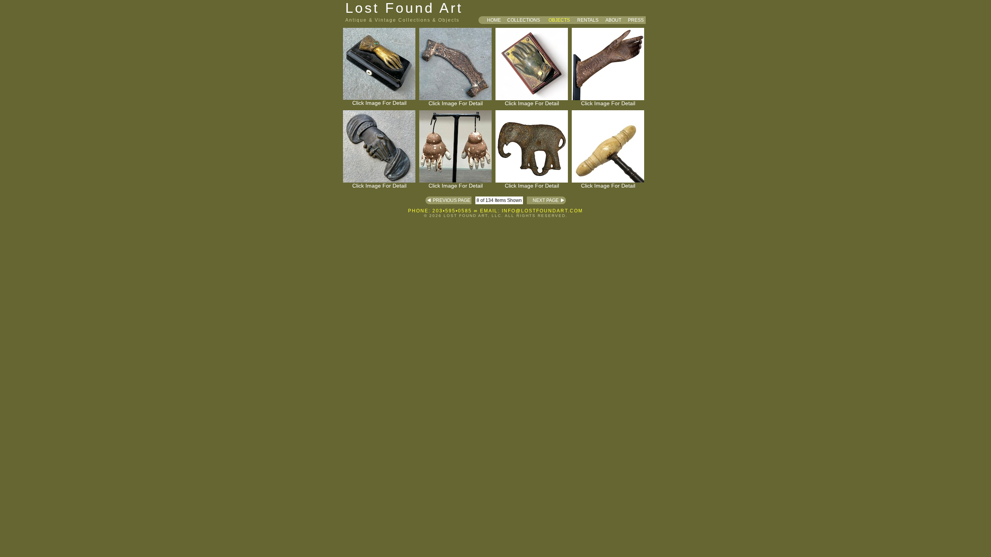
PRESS (636, 20)
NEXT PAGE (543, 200)
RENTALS (587, 20)
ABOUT (613, 20)
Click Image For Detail (379, 103)
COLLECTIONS (523, 20)
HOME (494, 20)
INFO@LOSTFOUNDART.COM (542, 211)
